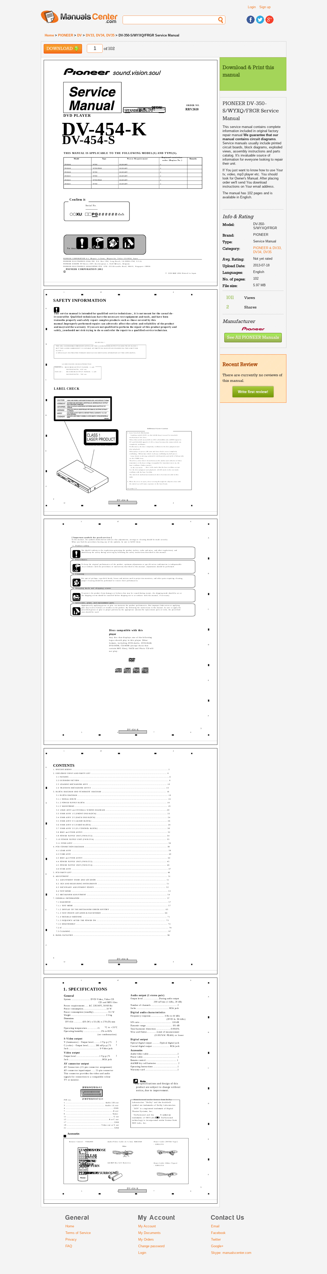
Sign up (265, 7)
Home (49, 35)
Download (60, 48)
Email (215, 1226)
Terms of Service (78, 1233)
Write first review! (253, 391)
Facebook (218, 1233)
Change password (151, 1246)
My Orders (146, 1239)
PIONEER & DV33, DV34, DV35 (267, 250)
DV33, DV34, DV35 (100, 35)
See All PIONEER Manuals (253, 337)
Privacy (71, 1239)
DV (79, 35)
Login (252, 7)
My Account (147, 1226)
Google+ (217, 1246)
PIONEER (65, 35)
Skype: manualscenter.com (231, 1253)
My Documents (149, 1233)
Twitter (216, 1239)
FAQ (68, 1246)
